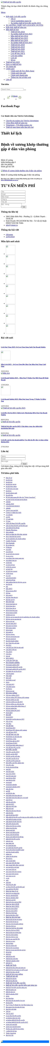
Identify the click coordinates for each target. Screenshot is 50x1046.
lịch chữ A (10, 658)
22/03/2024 (10, 237)
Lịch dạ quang (10, 673)
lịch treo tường (11, 693)
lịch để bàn (9, 726)
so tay (7, 878)
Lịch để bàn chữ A (18, 53)
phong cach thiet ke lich (12, 832)
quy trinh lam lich (11, 845)
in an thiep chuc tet (11, 560)
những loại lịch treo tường (13, 826)
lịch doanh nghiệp (13, 662)
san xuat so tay (11, 876)
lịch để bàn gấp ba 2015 (12, 741)
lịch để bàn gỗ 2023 (11, 743)
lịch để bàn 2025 (11, 732)
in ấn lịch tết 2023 (11, 578)
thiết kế (8, 954)
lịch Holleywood (10, 680)
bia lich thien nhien (11, 486)
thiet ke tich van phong (12, 948)
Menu (3, 12)
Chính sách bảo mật (18, 73)
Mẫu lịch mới (9, 808)
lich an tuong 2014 (11, 591)
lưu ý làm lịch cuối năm (12, 643)
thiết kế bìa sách (10, 956)
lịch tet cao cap (10, 691)
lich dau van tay (10, 599)
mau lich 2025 (10, 774)
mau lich (8, 769)
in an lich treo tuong (12, 554)
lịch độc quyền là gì (12, 758)
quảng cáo (9, 854)
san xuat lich (10, 861)
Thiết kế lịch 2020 (18, 49)
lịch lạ (7, 682)
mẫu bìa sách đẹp (11, 802)
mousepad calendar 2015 (13, 787)
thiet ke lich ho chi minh (14, 928)
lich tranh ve (9, 632)
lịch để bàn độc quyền (13, 747)
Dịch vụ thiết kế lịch (13, 64)
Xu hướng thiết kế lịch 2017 (21, 43)
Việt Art (8, 1011)
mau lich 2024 (10, 771)
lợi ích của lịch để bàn (12, 767)
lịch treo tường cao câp (12, 700)
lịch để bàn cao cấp (12, 734)
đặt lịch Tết (9, 1035)
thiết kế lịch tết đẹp (11, 978)
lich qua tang (11, 628)
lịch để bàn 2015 (10, 728)
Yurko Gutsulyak (11, 1033)
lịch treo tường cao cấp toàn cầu (15, 704)
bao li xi (9, 478)
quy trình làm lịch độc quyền (14, 848)
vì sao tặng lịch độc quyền (13, 1016)
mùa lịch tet (9, 800)
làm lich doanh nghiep (12, 641)
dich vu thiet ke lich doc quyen (16, 534)
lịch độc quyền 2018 (11, 754)
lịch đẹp (8, 723)
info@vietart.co (12, 225)
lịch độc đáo (10, 765)
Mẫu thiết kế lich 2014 (19, 36)
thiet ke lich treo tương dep (13, 932)
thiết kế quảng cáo (11, 990)
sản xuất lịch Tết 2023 (12, 889)
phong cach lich (10, 830)
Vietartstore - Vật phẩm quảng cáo (19, 125)
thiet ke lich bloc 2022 (12, 915)
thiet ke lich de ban (13, 917)
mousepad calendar (11, 784)
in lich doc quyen (11, 567)
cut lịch (8, 517)
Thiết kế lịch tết (12, 976)
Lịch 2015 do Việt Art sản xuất (14, 647)
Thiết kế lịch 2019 (18, 47)
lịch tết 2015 (9, 717)
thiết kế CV (9, 963)
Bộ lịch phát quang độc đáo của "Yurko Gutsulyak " (21, 497)
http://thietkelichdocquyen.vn (9, 180)
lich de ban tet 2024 (11, 613)
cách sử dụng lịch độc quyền (15, 523)
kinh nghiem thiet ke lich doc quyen (16, 582)
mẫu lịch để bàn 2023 (12, 815)
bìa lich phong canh (11, 493)
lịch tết (8, 715)
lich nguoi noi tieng (11, 626)
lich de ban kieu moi (11, 610)
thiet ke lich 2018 (12, 904)
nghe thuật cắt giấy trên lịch (13, 821)
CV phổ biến (9, 519)
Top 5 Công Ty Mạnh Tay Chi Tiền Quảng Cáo (19, 1005)
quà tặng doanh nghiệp (12, 852)
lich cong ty (9, 595)
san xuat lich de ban (12, 863)
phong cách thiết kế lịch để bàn (14, 837)
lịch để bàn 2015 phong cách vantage (16, 730)
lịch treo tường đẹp (11, 708)
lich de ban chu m (11, 608)
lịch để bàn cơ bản (11, 739)
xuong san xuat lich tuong (13, 1027)
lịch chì (8, 656)
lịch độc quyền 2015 (12, 752)
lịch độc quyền (11, 749)
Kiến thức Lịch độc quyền (16, 16)
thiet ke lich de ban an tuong (14, 919)
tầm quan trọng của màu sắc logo (15, 1007)
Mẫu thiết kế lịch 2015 (19, 38)
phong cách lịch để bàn (12, 834)
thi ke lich (8, 952)
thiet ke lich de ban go (12, 922)
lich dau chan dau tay (12, 597)
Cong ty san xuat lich (12, 510)
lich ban (8, 593)
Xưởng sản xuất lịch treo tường (15, 1029)
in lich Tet (9, 569)
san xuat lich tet (11, 869)
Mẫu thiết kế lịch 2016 (19, 40)
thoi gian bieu (10, 998)
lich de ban (10, 602)
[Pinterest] (20, 99)
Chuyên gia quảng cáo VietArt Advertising (22, 121)
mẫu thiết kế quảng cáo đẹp (13, 819)
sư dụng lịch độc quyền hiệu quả (15, 887)
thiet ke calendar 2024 (12, 898)
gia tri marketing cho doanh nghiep (16, 539)
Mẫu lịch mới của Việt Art (13, 811)
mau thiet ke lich (10, 780)
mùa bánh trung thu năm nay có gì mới (17, 798)
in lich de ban (10, 565)
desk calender (10, 532)
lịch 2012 (8, 645)
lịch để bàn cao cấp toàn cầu (14, 736)
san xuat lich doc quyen (15, 865)
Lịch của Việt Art (12, 660)
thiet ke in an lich (11, 900)
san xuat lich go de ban (12, 867)
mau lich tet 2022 (11, 778)
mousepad (9, 782)
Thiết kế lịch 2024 (18, 32)
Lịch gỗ (14, 58)
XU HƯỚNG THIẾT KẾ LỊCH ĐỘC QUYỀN (24, 25)
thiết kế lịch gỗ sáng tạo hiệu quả (17, 970)
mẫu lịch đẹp (9, 813)
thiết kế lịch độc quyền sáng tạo (16, 987)
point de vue (9, 841)
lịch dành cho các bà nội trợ (13, 671)
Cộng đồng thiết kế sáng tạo (16, 123)
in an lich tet (9, 552)
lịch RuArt (9, 689)
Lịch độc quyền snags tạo (13, 761)
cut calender (9, 515)
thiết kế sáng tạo (10, 992)
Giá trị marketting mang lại (21, 21)
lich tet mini (9, 630)
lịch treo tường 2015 (12, 695)
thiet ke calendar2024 (12, 895)
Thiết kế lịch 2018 (18, 45)
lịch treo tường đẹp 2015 (13, 710)
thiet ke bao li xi (12, 891)
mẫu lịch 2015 (10, 804)
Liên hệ (9, 80)
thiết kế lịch (11, 965)
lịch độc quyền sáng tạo (15, 763)
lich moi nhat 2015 (11, 623)
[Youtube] (8, 99)
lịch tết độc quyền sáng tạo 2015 (15, 719)
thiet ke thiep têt (11, 945)
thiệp (7, 996)
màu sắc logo (9, 789)
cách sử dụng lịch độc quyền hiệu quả (16, 526)
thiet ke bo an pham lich (12, 893)
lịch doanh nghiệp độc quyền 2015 (16, 669)
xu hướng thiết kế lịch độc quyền (15, 1020)
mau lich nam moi (11, 776)
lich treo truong (10, 634)
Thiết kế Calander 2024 (12, 961)
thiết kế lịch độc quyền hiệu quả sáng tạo (21, 985)
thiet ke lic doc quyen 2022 (13, 902)
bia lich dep (9, 480)
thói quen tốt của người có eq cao (15, 1000)
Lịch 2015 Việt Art (11, 649)
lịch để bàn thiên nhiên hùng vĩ (14, 745)
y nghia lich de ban (11, 1031)
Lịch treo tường (17, 56)
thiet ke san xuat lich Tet (13, 939)
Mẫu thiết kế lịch (12, 30)
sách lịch (8, 882)
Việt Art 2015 (10, 1013)
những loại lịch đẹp (11, 828)
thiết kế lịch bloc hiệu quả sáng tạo (15, 968)
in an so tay (9, 556)
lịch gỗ (8, 678)
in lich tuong (9, 573)
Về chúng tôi (11, 66)
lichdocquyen (10, 615)
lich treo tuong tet (11, 639)
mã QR (8, 791)
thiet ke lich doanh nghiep (14, 924)
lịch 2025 (9, 652)
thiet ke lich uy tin (12, 937)
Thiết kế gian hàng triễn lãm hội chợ (19, 127)
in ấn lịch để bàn (10, 580)
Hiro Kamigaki (10, 543)
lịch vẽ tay (9, 721)
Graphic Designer (11, 541)
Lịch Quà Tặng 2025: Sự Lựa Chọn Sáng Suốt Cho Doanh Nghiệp (23, 347)
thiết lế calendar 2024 (12, 994)
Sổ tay (13, 60)
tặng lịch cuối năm (11, 1009)
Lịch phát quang (10, 686)
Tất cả (13, 19)
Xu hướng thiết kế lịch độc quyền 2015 (26, 23)
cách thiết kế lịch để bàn (12, 528)
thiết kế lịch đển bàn (11, 981)
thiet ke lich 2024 (11, 908)
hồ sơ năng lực (10, 545)
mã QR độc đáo (10, 793)
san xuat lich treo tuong (13, 871)
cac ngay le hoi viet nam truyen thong (16, 499)
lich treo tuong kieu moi (12, 636)
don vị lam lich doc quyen (13, 536)
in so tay (8, 576)
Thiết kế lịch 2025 (13, 62)
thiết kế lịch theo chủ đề (12, 972)
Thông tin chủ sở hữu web (21, 77)
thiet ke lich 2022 (12, 906)
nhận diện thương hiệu (12, 824)
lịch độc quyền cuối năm (13, 756)
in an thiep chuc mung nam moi (15, 558)
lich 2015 (9, 589)
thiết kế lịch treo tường (14, 974)
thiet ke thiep (9, 943)
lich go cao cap (10, 621)
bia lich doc (9, 482)
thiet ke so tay (10, 941)
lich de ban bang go (11, 604)
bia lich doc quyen (11, 484)
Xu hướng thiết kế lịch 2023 (21, 34)
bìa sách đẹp (9, 495)
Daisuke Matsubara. (11, 530)
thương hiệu (9, 1003)
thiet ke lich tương (12, 935)
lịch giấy (9, 676)
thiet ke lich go (11, 926)
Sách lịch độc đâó (11, 885)
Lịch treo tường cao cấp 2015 (14, 702)
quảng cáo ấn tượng (11, 856)
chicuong (9, 234)
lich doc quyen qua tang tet (13, 619)
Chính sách (10, 69)
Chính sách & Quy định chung (22, 71)
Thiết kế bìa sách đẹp (12, 958)
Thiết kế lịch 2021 (18, 51)
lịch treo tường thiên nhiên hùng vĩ (16, 706)
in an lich (8, 549)
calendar (8, 502)
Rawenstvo (9, 858)
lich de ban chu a (10, 606)
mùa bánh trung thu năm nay (14, 795)
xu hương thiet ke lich (13, 1018)
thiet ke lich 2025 (11, 911)
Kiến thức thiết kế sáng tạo (16, 27)
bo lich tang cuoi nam (12, 489)
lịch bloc (9, 654)
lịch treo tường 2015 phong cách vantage (17, 697)
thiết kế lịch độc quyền (15, 983)
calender (8, 508)
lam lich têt (9, 584)
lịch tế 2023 (9, 713)
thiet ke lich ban (11, 913)
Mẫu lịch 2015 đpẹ (11, 806)
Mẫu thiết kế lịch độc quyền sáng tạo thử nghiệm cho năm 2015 (24, 817)
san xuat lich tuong (12, 874)
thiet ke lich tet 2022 (13, 930)
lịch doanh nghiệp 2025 (12, 665)
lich (7, 586)
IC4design (9, 547)
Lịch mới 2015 (10, 684)
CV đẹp (8, 521)
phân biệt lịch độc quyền (13, 839)
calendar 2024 (10, 504)
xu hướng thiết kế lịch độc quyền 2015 (17, 1022)
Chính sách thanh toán (19, 75)
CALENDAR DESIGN (13, 506)
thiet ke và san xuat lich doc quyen (15, 950)
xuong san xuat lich (11, 1024)
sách (7, 880)
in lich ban (9, 562)
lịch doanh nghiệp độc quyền (14, 667)
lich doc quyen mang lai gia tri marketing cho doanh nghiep (23, 617)
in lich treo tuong (11, 571)
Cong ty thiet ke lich (13, 512)
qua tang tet (10, 843)
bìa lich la (8, 491)
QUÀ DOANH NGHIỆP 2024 (15, 850)
